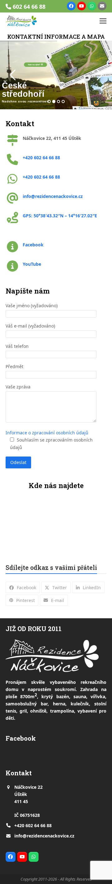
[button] (103, 21)
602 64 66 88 (29, 6)
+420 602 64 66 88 (33, 825)
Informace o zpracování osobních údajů (47, 433)
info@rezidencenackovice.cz (44, 836)
